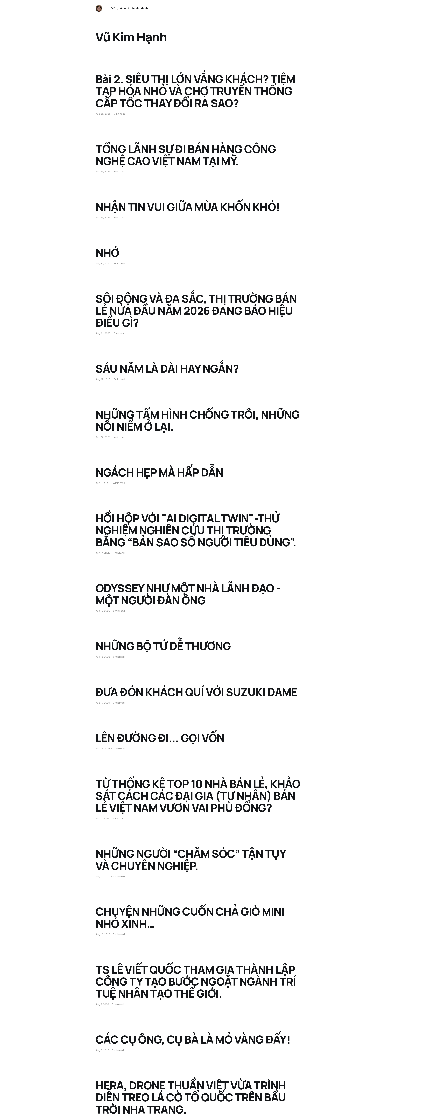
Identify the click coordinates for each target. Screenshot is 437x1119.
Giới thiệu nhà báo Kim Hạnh (129, 8)
